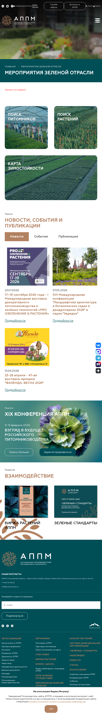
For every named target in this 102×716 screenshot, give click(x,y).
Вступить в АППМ (75, 6)
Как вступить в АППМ (11, 643)
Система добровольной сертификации (85, 644)
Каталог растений (81, 639)
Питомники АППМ (44, 643)
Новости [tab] (17, 236)
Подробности (15, 320)
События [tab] (41, 236)
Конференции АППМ (79, 678)
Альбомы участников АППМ (82, 674)
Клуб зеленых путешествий (44, 677)
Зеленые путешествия (80, 685)
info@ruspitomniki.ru (10, 587)
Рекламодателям (9, 677)
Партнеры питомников (46, 647)
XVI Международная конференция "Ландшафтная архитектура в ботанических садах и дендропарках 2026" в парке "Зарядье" (75, 304)
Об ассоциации (11, 639)
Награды (6, 674)
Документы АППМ (10, 657)
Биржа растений (46, 659)
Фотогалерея (78, 670)
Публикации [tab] (68, 236)
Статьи (74, 665)
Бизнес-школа (45, 664)
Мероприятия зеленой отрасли (41, 67)
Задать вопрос (35, 6)
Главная (10, 67)
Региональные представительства (11, 681)
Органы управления (11, 647)
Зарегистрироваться (57, 452)
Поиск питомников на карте (48, 650)
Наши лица (6, 663)
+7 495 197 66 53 (8, 583)
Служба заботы (53, 6)
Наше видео (77, 656)
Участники (42, 655)
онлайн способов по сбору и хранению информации (57, 702)
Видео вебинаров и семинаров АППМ (50, 670)
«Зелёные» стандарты (83, 651)
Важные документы (11, 670)
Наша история (8, 660)
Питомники (43, 639)
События (74, 681)
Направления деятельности (14, 667)
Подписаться (14, 616)
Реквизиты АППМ (9, 653)
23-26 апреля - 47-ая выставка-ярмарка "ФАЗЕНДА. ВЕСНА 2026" (24, 379)
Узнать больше (19, 452)
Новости (75, 660)
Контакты (6, 650)
